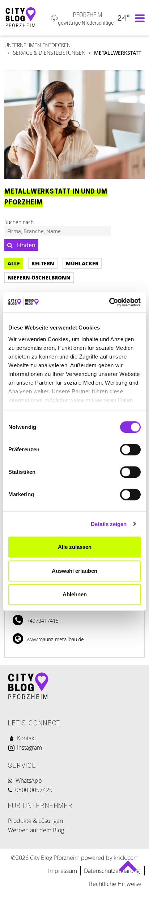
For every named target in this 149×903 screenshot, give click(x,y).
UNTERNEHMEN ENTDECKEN (37, 45)
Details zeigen (109, 524)
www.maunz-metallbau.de (54, 639)
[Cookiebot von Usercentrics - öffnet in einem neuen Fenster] (109, 302)
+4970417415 (42, 620)
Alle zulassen (74, 547)
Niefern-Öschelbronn (39, 277)
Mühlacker (82, 263)
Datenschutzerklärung (112, 871)
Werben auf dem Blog (36, 830)
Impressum (62, 871)
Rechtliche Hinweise (115, 884)
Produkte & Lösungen (35, 821)
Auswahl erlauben (74, 571)
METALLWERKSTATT (117, 52)
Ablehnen (75, 594)
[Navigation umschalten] (138, 18)
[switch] (130, 449)
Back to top (128, 869)
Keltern (42, 263)
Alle (14, 263)
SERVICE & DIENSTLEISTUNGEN (49, 52)
